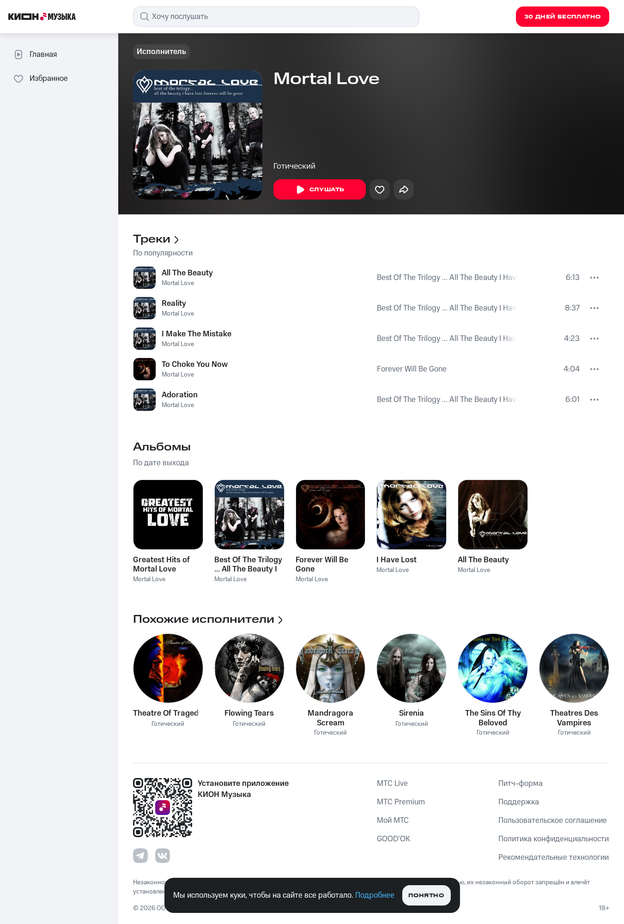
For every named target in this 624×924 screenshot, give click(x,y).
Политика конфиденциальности (553, 839)
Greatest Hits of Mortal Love (161, 564)
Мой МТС (393, 820)
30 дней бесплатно (562, 17)
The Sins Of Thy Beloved (493, 718)
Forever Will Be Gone (412, 369)
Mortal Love (178, 283)
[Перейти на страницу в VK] (162, 855)
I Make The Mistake (196, 334)
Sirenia (411, 713)
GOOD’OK (393, 839)
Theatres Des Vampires (574, 718)
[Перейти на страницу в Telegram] (140, 855)
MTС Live (392, 783)
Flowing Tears (249, 713)
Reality (174, 303)
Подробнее (374, 895)
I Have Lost (396, 560)
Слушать (327, 190)
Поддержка (518, 802)
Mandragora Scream (330, 718)
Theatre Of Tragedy (168, 713)
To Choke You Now (195, 364)
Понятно (426, 896)
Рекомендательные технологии (553, 857)
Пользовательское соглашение (552, 820)
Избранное (49, 78)
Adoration (180, 395)
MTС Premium (401, 802)
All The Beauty (187, 273)
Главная (43, 54)
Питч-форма (520, 783)
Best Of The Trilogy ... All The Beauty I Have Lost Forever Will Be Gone (447, 277)
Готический (294, 166)
